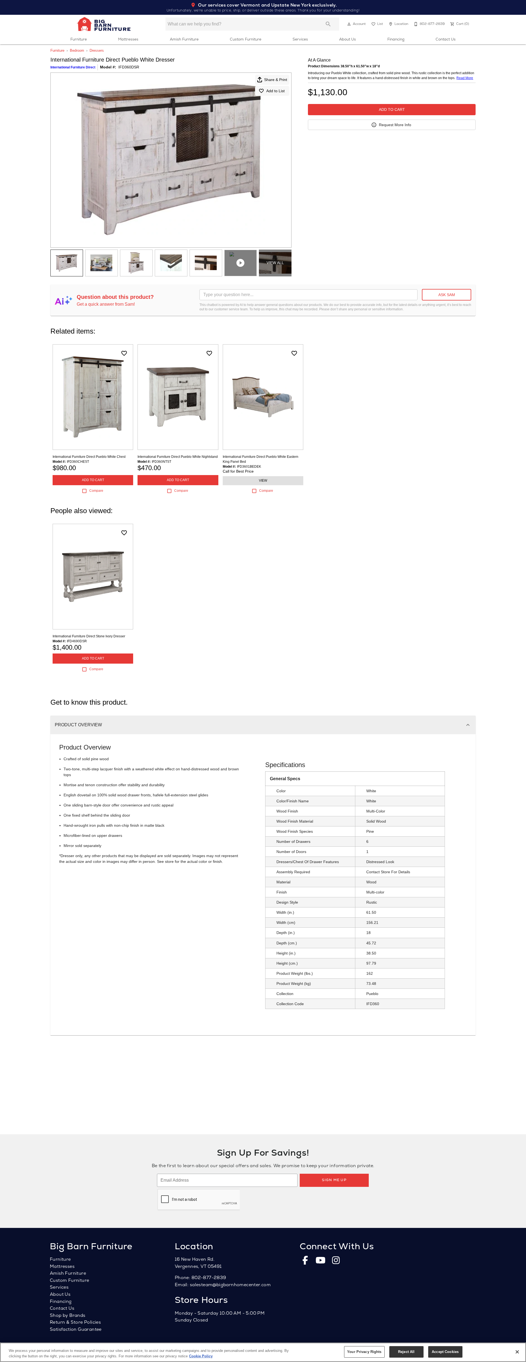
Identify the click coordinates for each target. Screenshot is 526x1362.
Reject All (406, 1352)
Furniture (78, 39)
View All (275, 263)
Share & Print (275, 79)
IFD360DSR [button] (128, 67)
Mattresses (128, 39)
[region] (263, 1352)
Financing (395, 39)
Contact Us (446, 39)
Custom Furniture (245, 39)
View (263, 480)
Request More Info (395, 125)
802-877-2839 (208, 1277)
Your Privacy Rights (364, 1352)
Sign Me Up (334, 1180)
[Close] (517, 1352)
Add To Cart (392, 109)
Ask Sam (446, 295)
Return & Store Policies (75, 1322)
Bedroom (77, 50)
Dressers (97, 50)
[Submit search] (328, 24)
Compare (96, 491)
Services (300, 39)
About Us (347, 39)
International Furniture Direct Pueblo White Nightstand (178, 457)
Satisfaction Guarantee (76, 1329)
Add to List (275, 91)
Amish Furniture (184, 39)
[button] (349, 24)
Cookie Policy (201, 1356)
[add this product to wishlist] (124, 353)
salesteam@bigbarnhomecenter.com (230, 1285)
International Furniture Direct (72, 67)
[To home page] (104, 24)
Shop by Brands (67, 1315)
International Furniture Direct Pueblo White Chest (89, 457)
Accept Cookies (445, 1352)
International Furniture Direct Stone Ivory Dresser (89, 636)
